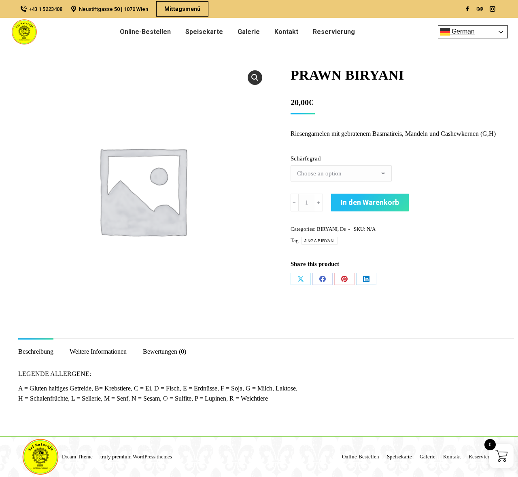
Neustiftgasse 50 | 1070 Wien (113, 9)
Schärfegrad (306, 158)
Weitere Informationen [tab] (98, 351)
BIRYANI (327, 229)
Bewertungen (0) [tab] (164, 351)
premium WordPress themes (142, 457)
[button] (255, 77)
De (343, 229)
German (462, 31)
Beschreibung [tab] (35, 351)
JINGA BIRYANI (319, 240)
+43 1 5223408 (45, 9)
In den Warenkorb (370, 202)
